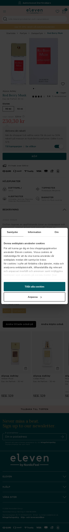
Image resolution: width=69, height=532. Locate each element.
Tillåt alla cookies (34, 286)
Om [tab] (57, 232)
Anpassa (33, 297)
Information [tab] (34, 232)
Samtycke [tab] (12, 232)
